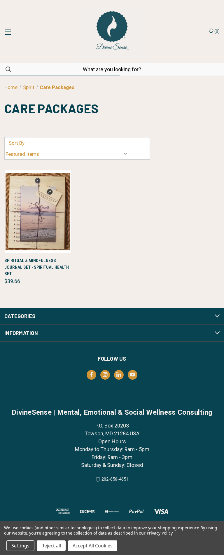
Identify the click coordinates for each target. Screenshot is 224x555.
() (217, 31)
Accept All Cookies (93, 545)
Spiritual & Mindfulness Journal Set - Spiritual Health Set (36, 267)
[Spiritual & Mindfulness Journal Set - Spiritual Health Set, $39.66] (38, 211)
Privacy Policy (159, 533)
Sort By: (17, 143)
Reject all (51, 545)
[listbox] (68, 154)
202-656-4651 (115, 479)
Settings (20, 545)
